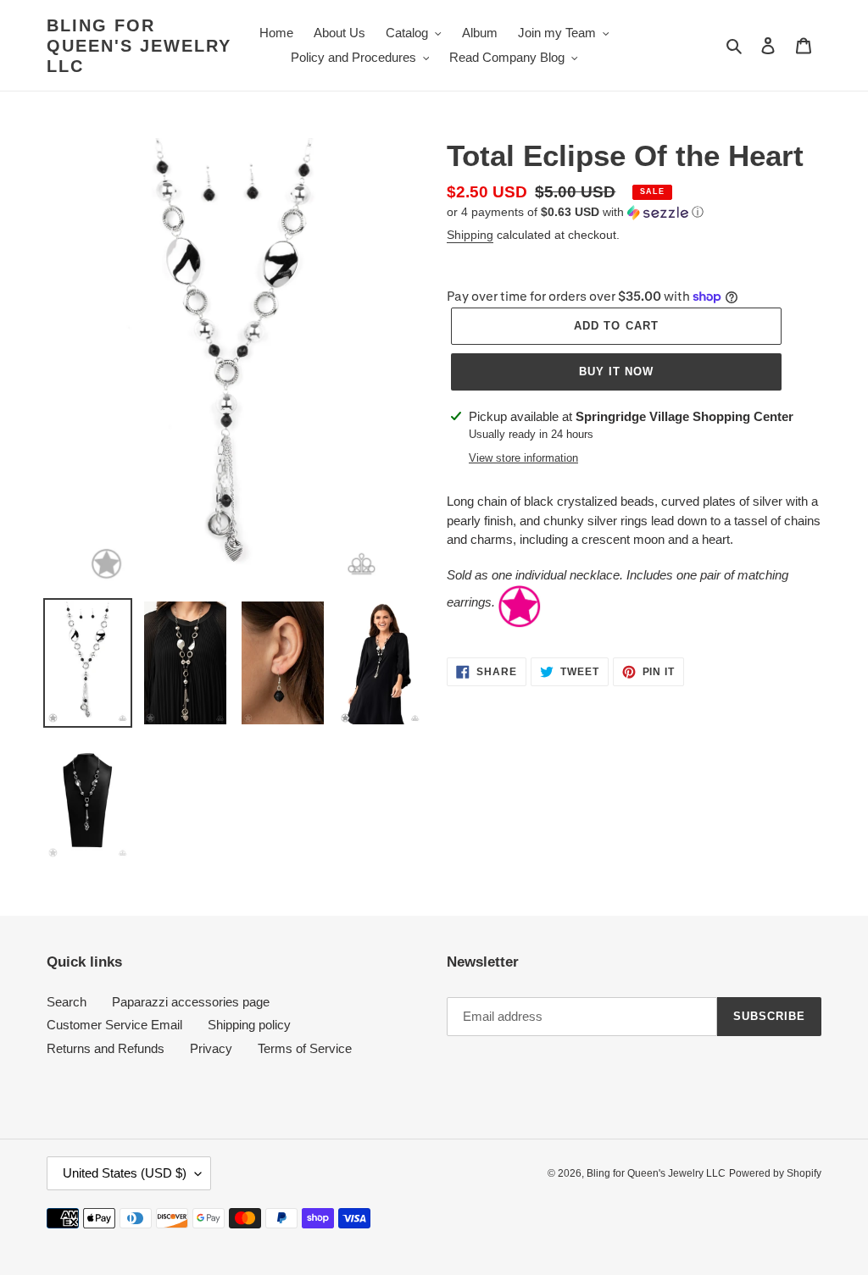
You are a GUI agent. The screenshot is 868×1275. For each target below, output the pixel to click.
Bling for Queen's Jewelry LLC (139, 45)
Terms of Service (305, 1048)
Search (66, 1002)
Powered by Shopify (775, 1173)
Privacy (211, 1048)
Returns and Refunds (105, 1048)
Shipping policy (249, 1024)
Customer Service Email (114, 1024)
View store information (523, 458)
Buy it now (616, 371)
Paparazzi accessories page (191, 1002)
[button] (575, 212)
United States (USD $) (124, 1173)
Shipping (470, 234)
